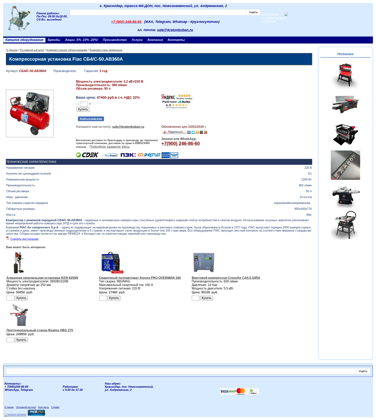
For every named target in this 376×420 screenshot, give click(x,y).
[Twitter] (193, 132)
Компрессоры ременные (106, 50)
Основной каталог (32, 50)
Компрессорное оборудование (66, 50)
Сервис (55, 407)
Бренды (54, 39)
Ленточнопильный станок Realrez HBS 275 (39, 330)
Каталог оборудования (24, 39)
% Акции (11, 50)
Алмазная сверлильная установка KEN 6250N (42, 277)
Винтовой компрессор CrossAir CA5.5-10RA (226, 277)
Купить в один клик (91, 118)
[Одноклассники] (197, 132)
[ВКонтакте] (189, 132)
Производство (115, 39)
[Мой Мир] (201, 132)
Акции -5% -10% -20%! (81, 39)
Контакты (176, 39)
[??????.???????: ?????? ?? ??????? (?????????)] (15, 415)
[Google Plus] (205, 132)
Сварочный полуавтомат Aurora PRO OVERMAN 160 (140, 277)
